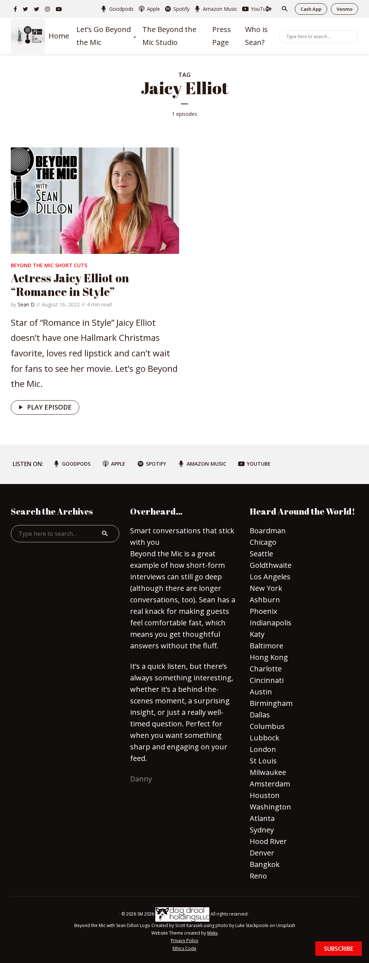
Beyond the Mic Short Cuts (49, 265)
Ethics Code (184, 948)
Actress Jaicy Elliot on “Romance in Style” (70, 284)
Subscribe (338, 949)
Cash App (311, 9)
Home (59, 36)
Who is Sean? (256, 36)
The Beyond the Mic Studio (169, 36)
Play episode (49, 407)
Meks (212, 933)
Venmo (344, 9)
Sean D (26, 304)
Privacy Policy (184, 940)
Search (351, 35)
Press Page (221, 36)
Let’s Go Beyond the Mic (103, 36)
